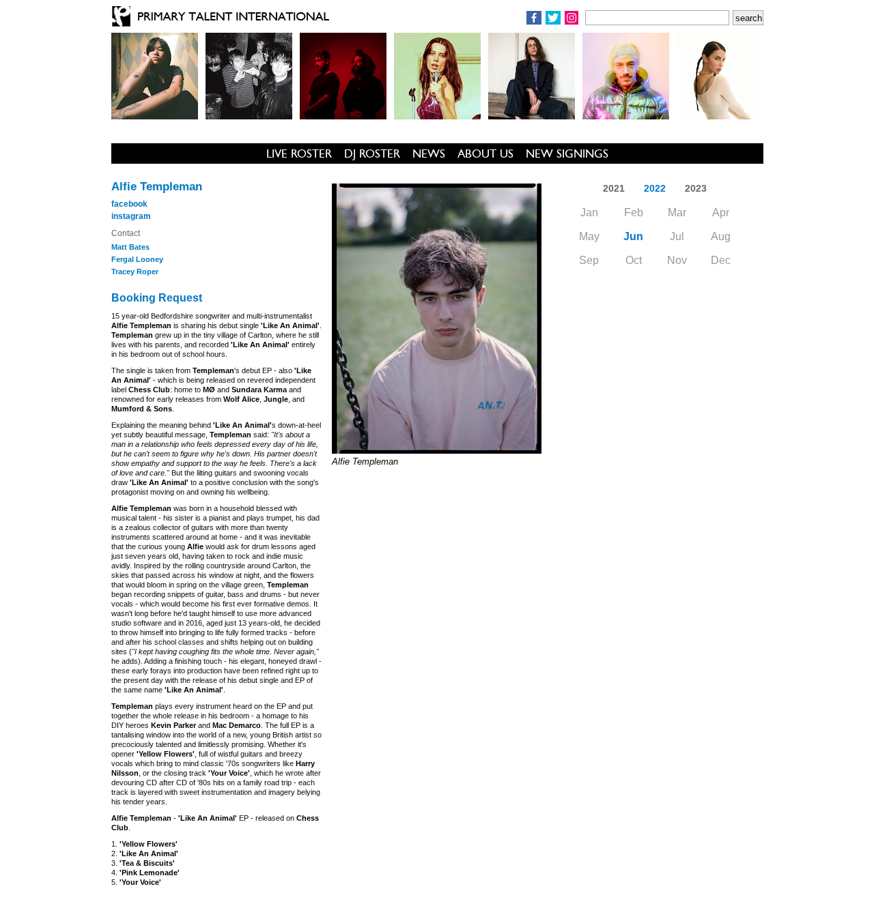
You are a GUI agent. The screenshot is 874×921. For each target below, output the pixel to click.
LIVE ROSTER (299, 153)
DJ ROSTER (372, 153)
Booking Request (156, 298)
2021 (614, 188)
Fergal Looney (137, 259)
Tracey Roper (134, 271)
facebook (129, 204)
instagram (131, 216)
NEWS (428, 153)
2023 (696, 188)
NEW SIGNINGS (567, 153)
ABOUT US (485, 153)
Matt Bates (130, 247)
